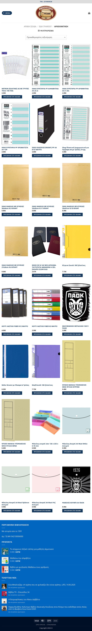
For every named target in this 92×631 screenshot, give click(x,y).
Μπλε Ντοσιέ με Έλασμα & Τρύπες (15, 385)
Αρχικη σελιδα (30, 26)
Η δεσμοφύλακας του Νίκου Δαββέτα (24, 599)
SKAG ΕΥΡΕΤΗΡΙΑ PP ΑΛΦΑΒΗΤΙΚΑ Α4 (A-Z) (45, 90)
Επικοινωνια (51, 625)
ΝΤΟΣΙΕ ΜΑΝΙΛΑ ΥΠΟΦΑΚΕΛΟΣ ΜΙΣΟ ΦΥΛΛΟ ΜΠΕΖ (14, 445)
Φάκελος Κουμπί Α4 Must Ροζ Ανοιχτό (43, 504)
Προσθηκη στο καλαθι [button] (12, 97)
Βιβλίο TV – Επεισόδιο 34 (18, 592)
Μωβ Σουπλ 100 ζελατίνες (42, 385)
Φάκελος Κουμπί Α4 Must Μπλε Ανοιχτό (74, 445)
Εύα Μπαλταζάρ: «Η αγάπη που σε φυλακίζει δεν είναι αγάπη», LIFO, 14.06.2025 (41, 585)
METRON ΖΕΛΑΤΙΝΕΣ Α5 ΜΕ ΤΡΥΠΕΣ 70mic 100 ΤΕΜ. (15, 90)
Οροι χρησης (40, 625)
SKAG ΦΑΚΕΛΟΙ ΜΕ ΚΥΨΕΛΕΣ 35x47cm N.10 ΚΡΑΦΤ (73, 207)
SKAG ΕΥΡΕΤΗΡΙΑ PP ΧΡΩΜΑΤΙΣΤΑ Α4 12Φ (15, 149)
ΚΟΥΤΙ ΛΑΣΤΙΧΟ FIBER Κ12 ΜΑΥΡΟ (15, 326)
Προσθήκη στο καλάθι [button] (12, 334)
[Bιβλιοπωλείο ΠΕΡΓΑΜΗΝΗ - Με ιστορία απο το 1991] (46, 13)
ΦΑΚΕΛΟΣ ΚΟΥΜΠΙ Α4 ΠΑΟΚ (73, 503)
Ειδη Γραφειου (45, 26)
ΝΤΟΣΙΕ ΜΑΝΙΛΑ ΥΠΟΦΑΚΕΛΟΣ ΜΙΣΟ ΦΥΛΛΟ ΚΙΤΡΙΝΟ (74, 386)
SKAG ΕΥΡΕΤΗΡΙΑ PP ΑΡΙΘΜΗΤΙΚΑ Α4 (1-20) (75, 90)
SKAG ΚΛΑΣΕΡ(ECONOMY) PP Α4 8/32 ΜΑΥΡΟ (44, 149)
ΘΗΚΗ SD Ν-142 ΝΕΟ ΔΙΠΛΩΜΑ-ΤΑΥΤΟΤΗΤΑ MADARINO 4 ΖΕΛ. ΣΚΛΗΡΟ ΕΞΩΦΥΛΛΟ (44, 267)
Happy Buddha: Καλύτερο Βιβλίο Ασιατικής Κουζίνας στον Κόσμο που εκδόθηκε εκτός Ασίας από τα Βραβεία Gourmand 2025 (47, 608)
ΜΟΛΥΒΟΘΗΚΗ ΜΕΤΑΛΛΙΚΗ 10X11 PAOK (75, 327)
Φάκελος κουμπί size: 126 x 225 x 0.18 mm (45, 445)
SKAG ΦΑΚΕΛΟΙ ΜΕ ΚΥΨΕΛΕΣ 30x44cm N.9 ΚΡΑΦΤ (13, 207)
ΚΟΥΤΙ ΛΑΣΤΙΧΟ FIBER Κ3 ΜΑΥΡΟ (44, 326)
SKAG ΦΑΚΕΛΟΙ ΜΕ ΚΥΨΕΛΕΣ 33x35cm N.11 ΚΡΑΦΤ (43, 207)
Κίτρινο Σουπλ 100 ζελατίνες (73, 265)
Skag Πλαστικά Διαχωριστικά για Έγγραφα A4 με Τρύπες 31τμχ (75, 149)
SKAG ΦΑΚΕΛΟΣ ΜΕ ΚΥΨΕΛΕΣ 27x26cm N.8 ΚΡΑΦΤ (13, 266)
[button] (7, 13)
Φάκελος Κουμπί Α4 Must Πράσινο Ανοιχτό (15, 504)
